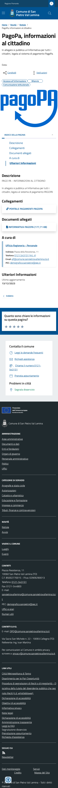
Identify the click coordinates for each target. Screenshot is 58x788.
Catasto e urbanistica (13, 495)
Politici (5, 463)
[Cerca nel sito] (48, 13)
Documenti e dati (10, 444)
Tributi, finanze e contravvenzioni (18, 510)
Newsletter (7, 757)
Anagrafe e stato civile (13, 485)
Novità (13, 24)
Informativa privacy (12, 708)
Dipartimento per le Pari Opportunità (20, 678)
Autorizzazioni (9, 490)
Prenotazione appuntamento (16, 733)
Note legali (7, 713)
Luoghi (5, 549)
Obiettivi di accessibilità (14, 703)
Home (4, 24)
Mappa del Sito (42, 772)
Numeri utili (8, 614)
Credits (17, 772)
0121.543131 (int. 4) (25, 255)
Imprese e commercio (13, 505)
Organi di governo (11, 454)
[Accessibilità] (8, 779)
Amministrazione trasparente (17, 722)
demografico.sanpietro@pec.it (25, 263)
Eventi (5, 554)
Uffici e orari (8, 609)
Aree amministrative (12, 439)
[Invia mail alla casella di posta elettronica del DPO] (30, 631)
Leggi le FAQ (8, 726)
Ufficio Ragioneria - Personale (21, 245)
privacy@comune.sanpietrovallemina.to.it (34, 653)
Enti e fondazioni (10, 449)
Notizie (22, 24)
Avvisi (5, 532)
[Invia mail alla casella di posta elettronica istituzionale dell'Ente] (29, 597)
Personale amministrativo (15, 459)
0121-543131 (19, 582)
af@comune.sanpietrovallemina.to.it (30, 259)
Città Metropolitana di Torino (16, 673)
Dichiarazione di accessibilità (16, 698)
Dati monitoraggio (11, 769)
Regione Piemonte (12, 3)
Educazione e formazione (14, 500)
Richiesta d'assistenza (13, 737)
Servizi (36, 769)
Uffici (4, 468)
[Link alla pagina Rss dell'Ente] (4, 753)
